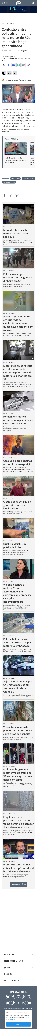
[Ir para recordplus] (8, 1003)
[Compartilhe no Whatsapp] (18, 65)
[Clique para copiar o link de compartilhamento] (28, 65)
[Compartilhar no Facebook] (8, 65)
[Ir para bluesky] (8, 997)
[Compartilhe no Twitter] (3, 65)
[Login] (33, 2)
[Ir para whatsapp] (24, 1003)
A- (15, 73)
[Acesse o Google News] (23, 65)
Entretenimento (13, 961)
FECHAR (19, 1024)
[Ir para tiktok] (13, 1003)
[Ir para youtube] (29, 1003)
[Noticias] (18, 9)
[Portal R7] (18, 3)
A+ (9, 73)
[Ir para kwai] (24, 997)
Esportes (9, 954)
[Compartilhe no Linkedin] (13, 65)
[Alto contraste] (4, 73)
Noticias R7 (5, 24)
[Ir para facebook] (13, 997)
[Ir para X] (18, 1003)
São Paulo (13, 24)
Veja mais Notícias (18, 884)
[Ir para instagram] (18, 997)
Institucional (12, 980)
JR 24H (7, 967)
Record (8, 974)
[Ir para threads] (29, 997)
